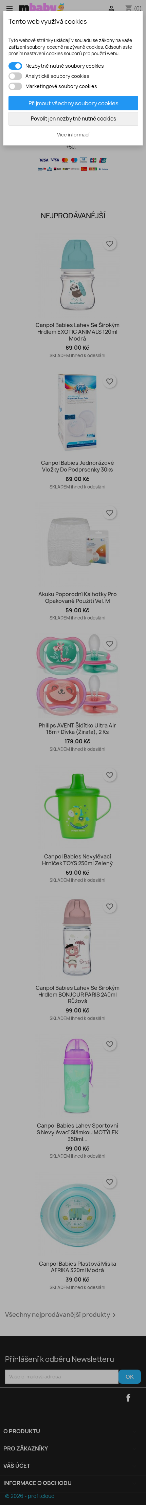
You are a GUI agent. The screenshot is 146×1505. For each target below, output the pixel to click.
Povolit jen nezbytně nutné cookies (73, 118)
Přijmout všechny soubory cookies (73, 103)
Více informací (73, 134)
